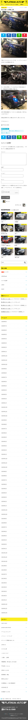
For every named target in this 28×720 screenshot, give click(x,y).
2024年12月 (4, 407)
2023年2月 (4, 501)
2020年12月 (4, 604)
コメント (3, 151)
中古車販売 (12, 130)
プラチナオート (5, 130)
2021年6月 (4, 578)
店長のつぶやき (5, 670)
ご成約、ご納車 (5, 657)
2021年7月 (4, 574)
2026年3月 (4, 343)
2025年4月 (4, 390)
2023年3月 (4, 497)
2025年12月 (4, 355)
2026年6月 (4, 330)
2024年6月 (4, 433)
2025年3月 (4, 394)
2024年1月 (4, 454)
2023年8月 (4, 475)
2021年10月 (4, 561)
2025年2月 (4, 398)
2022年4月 (4, 540)
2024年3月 (4, 445)
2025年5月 (4, 385)
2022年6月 (4, 531)
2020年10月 (4, 612)
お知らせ (3, 644)
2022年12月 (4, 510)
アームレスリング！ (6, 631)
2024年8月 (4, 424)
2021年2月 (4, 595)
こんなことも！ (5, 653)
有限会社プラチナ (20, 130)
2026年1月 (4, 351)
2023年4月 (4, 492)
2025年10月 (4, 364)
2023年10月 (4, 467)
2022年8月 (4, 522)
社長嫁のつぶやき (5, 691)
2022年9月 (4, 518)
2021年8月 (4, 570)
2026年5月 (4, 334)
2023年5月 (4, 488)
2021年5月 (4, 582)
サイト (2, 179)
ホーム (2, 4)
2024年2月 (4, 450)
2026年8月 (4, 321)
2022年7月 (4, 527)
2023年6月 (4, 484)
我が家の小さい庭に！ (6, 299)
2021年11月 (4, 557)
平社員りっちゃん (5, 666)
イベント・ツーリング (6, 636)
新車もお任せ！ (5, 678)
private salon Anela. (6, 627)
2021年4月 (4, 587)
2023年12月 (4, 458)
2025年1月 (4, 403)
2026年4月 (4, 338)
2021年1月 (4, 600)
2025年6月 (4, 381)
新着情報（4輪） (4, 7)
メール (3, 173)
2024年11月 (4, 411)
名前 (2, 167)
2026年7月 (4, 325)
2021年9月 (4, 565)
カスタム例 (4, 648)
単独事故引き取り (5, 311)
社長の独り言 (4, 687)
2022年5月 (4, 535)
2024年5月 (4, 437)
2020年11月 (4, 608)
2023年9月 (4, 471)
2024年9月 (4, 420)
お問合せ (21, 4)
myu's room (4, 623)
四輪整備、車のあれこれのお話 (8, 661)
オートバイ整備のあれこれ (7, 640)
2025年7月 (4, 377)
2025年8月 (4, 373)
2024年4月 (4, 441)
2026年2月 (4, 347)
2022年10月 (4, 514)
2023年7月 (4, 480)
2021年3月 (4, 591)
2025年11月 (4, 360)
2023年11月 (4, 463)
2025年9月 (4, 368)
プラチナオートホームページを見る (11, 4)
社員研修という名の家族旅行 (8, 683)
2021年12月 (4, 552)
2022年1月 (4, 548)
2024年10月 (4, 415)
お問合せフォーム (13, 715)
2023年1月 (4, 505)
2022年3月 (4, 544)
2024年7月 (4, 428)
